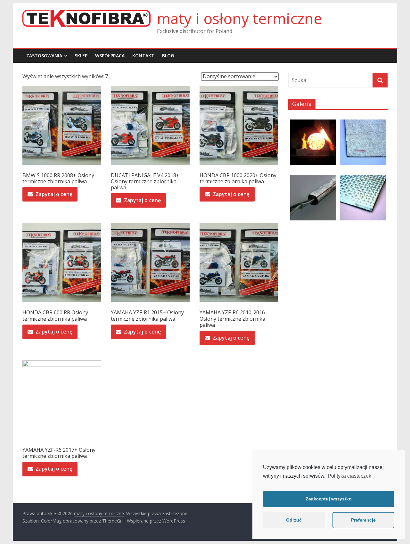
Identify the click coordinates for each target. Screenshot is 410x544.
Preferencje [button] (363, 520)
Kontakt (143, 56)
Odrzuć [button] (294, 520)
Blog (168, 56)
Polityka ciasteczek (349, 476)
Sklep (81, 56)
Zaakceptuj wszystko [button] (329, 498)
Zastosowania (44, 56)
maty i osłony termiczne (239, 18)
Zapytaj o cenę (54, 194)
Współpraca (110, 56)
